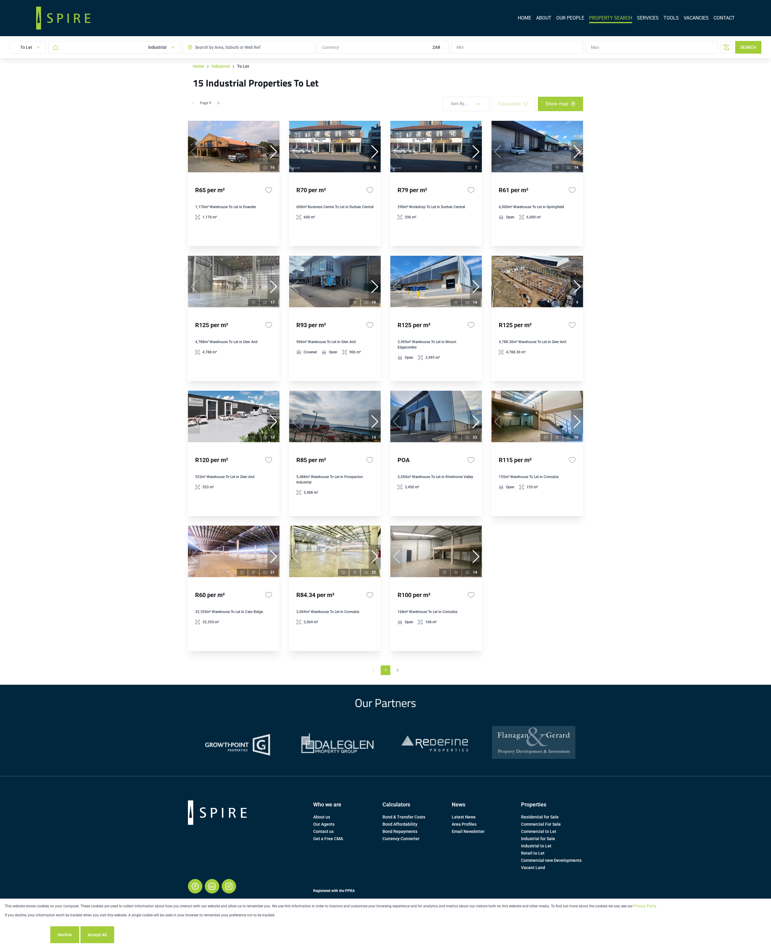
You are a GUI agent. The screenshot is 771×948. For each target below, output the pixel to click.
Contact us (323, 831)
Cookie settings (27, 934)
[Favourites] (268, 190)
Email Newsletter (468, 831)
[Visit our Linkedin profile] (212, 886)
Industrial (220, 66)
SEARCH (748, 47)
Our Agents (324, 824)
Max (595, 47)
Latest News (464, 817)
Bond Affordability (399, 824)
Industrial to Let (536, 845)
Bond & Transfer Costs (403, 817)
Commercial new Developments (551, 860)
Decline (65, 934)
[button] (273, 152)
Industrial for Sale (538, 838)
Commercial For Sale (541, 824)
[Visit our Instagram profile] (229, 886)
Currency (330, 47)
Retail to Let (533, 853)
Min (460, 47)
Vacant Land (533, 867)
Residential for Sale (540, 817)
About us (321, 817)
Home (198, 66)
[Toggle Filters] (726, 47)
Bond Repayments (399, 831)
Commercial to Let (538, 831)
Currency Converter (401, 838)
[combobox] (219, 47)
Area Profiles (464, 824)
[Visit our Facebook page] (195, 886)
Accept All (97, 934)
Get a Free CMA (328, 838)
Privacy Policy (645, 906)
